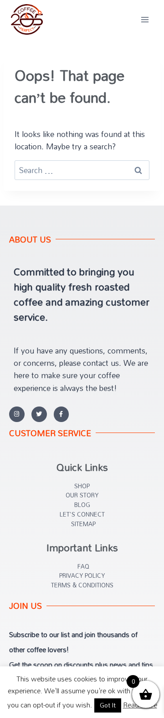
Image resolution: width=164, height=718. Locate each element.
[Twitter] (39, 414)
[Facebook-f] (61, 414)
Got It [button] (108, 705)
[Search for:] (82, 170)
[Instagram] (17, 414)
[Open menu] (144, 19)
